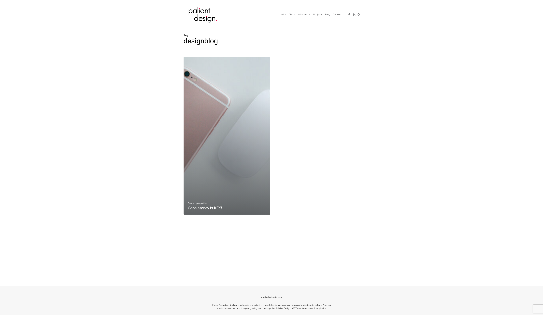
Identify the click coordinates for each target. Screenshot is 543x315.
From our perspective (197, 203)
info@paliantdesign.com (271, 297)
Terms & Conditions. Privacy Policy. (310, 308)
